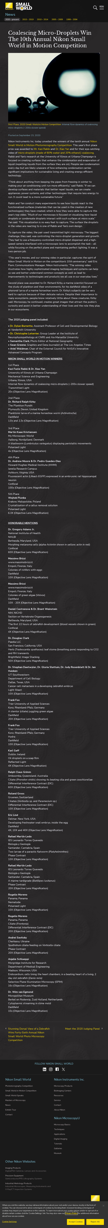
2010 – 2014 (42, 19)
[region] (54, 1214)
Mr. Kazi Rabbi (42, 149)
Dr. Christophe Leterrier (24, 333)
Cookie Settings (9, 1221)
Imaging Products (13, 1168)
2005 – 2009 (57, 19)
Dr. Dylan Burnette (21, 326)
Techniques (59, 1129)
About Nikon (59, 1109)
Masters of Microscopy (15, 1100)
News (10, 14)
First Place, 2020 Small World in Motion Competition (34, 124)
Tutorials (58, 1143)
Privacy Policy (71, 1213)
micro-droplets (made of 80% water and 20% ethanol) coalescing (56, 152)
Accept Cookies (76, 1222)
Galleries (58, 1148)
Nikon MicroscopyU (67, 1118)
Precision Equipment (14, 1175)
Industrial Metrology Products (18, 1183)
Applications (59, 1134)
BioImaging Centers (62, 1090)
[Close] (103, 1206)
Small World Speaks (14, 1095)
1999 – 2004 (71, 19)
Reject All (95, 1222)
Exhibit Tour (10, 1109)
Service (57, 1100)
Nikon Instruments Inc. (69, 1080)
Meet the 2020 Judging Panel (82, 1028)
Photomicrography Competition (19, 1086)
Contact (8, 1114)
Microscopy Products (63, 1086)
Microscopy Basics (62, 1124)
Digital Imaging (60, 1139)
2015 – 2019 (27, 19)
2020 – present (12, 19)
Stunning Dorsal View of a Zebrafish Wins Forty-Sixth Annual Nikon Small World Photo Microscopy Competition (29, 1034)
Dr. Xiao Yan (62, 149)
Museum (57, 1153)
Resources (58, 1095)
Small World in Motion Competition (20, 1090)
